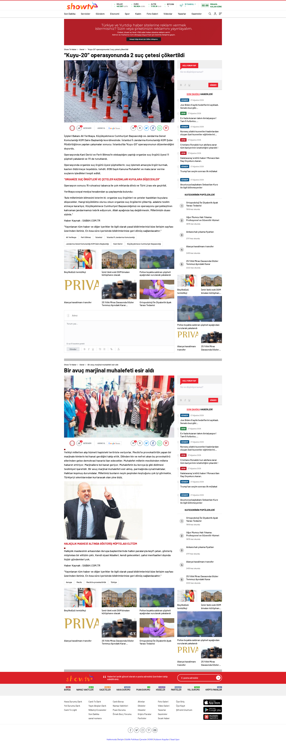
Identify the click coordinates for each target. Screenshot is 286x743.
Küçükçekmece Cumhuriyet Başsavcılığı (144, 244)
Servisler (85, 13)
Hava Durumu (123, 688)
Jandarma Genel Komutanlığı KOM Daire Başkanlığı (87, 244)
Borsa (67, 688)
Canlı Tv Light (70, 710)
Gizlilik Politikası (132, 739)
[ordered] (100, 349)
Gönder (73, 349)
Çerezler (143, 739)
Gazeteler (197, 13)
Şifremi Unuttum (184, 710)
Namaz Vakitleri (85, 688)
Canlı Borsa (118, 701)
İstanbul (98, 237)
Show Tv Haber (70, 49)
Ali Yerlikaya (71, 237)
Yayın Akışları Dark (97, 705)
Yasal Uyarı (174, 739)
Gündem (100, 13)
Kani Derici (117, 244)
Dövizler (142, 705)
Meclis (79, 582)
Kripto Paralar (214, 688)
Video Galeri (163, 705)
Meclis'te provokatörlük (96, 582)
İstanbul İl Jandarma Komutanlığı (121, 237)
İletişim (121, 739)
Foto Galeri (152, 13)
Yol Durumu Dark (72, 705)
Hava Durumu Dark (73, 701)
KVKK (150, 739)
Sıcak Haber (164, 718)
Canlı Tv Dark (94, 701)
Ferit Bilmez (86, 237)
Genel (82, 49)
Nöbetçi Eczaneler (97, 710)
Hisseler (160, 688)
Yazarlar (182, 13)
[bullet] (104, 349)
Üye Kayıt (180, 705)
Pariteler (176, 688)
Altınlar (141, 701)
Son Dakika (69, 13)
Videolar (168, 13)
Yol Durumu (193, 688)
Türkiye (114, 582)
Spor (127, 13)
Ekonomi (114, 13)
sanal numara (95, 718)
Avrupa (69, 582)
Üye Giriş (180, 701)
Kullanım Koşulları (161, 739)
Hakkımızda (112, 739)
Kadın (138, 13)
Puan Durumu (143, 688)
